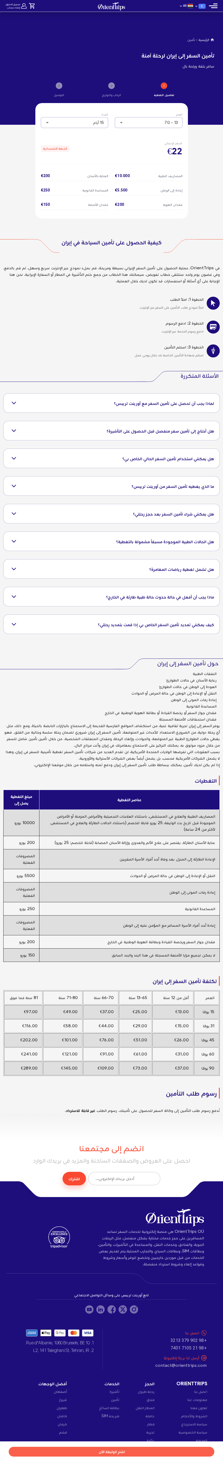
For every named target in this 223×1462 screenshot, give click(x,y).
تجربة (150, 1432)
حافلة (149, 1415)
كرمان (62, 1424)
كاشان (62, 1415)
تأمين (115, 1399)
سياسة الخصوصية (192, 1432)
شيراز (63, 1399)
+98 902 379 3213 (188, 1340)
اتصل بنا (200, 1391)
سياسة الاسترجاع (194, 1424)
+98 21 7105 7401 (188, 1348)
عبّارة (150, 1440)
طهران (62, 1407)
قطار (150, 1424)
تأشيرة (114, 1391)
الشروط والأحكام (194, 1415)
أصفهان (60, 1391)
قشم (63, 1432)
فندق (150, 1399)
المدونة (201, 1440)
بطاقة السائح (109, 1407)
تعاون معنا (198, 1407)
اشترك (74, 1179)
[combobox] (148, 122)
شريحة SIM (110, 1415)
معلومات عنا (197, 1399)
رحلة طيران (146, 1391)
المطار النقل (145, 1407)
